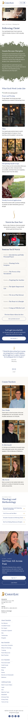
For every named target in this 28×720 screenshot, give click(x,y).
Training (3, 650)
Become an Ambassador (7, 675)
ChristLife (8, 2)
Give (2, 689)
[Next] (15, 369)
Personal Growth (5, 662)
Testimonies (4, 635)
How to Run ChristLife (7, 645)
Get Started (13, 338)
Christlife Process (5, 625)
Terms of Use (4, 702)
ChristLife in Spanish (6, 630)
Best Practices (4, 655)
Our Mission (4, 623)
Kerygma (3, 638)
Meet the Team (5, 692)
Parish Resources (5, 652)
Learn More (14, 582)
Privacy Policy (4, 699)
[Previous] (13, 369)
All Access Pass (5, 697)
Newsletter (4, 694)
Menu (21, 3)
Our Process (8, 24)
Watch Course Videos (6, 685)
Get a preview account (14, 319)
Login (2, 687)
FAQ (2, 633)
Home (3, 24)
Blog (2, 670)
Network (3, 667)
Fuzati (17, 712)
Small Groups (4, 665)
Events (3, 672)
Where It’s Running (6, 648)
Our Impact (4, 628)
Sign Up (13, 578)
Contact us (4, 612)
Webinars (3, 677)
